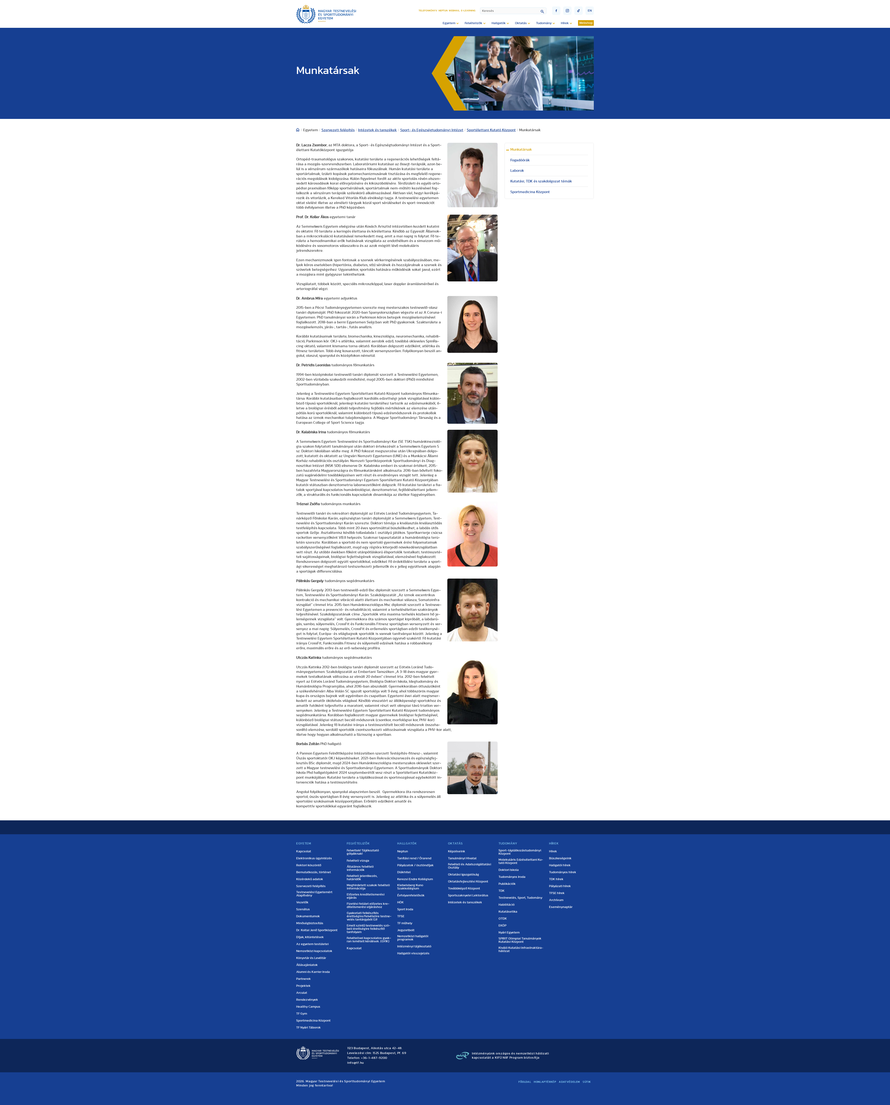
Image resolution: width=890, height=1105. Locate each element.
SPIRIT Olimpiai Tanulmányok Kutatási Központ (520, 940)
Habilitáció (507, 904)
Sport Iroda (405, 909)
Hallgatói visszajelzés (413, 953)
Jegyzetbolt (405, 930)
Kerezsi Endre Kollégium (415, 879)
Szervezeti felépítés (338, 130)
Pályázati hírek (560, 886)
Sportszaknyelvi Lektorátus (468, 895)
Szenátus (303, 909)
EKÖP (502, 925)
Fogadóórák (520, 160)
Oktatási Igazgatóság (463, 874)
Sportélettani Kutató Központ (491, 130)
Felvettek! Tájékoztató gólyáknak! (363, 852)
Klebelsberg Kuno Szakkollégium (410, 887)
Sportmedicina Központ (530, 192)
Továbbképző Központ (464, 888)
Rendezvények (307, 999)
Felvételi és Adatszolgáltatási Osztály (469, 866)
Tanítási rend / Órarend (414, 858)
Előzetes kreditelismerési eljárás (366, 896)
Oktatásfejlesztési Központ (468, 881)
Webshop (586, 23)
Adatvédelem (569, 1081)
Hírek (553, 851)
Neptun (443, 10)
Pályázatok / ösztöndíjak (415, 865)
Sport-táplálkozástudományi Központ (520, 852)
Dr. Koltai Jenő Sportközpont (316, 930)
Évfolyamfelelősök (411, 895)
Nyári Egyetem (509, 932)
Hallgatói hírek (560, 865)
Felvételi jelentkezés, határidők (362, 877)
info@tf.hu (355, 1062)
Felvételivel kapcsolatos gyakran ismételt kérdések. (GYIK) (369, 939)
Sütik (587, 1081)
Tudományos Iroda (512, 877)
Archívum (556, 900)
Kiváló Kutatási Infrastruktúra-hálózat (521, 949)
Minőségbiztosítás (309, 923)
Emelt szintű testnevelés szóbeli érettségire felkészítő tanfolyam (368, 929)
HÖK (400, 902)
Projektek (303, 985)
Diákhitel (404, 872)
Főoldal (524, 1081)
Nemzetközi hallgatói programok (412, 938)
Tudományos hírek (562, 872)
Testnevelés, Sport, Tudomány (520, 897)
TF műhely (404, 923)
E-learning (468, 10)
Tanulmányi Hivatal (462, 858)
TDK (502, 890)
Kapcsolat (303, 851)
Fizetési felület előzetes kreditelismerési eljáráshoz (368, 905)
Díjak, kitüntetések (310, 937)
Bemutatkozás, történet (313, 872)
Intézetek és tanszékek (377, 130)
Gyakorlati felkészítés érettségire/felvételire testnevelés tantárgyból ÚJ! (369, 916)
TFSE (400, 916)
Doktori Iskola (509, 870)
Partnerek (303, 979)
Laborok (517, 170)
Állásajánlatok (307, 965)
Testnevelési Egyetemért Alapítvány (314, 894)
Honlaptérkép (545, 1081)
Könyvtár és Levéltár (311, 958)
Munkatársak (521, 149)
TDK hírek (556, 879)
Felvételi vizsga (358, 860)
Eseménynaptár (560, 907)
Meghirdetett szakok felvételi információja (368, 887)
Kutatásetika (508, 911)
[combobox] (513, 10)
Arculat (301, 992)
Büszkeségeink (560, 858)
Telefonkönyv (428, 10)
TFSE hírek (557, 893)
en (590, 10)
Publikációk (507, 883)
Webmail (454, 10)
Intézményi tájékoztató (414, 946)
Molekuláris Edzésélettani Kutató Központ (521, 861)
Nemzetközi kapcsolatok (314, 951)
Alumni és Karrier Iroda (313, 972)
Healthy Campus (308, 1006)
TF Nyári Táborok (308, 1027)
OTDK (503, 918)
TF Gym (301, 1013)
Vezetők (302, 902)
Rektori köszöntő (308, 865)
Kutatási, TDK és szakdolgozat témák (541, 181)
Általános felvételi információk (360, 868)
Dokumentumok (308, 916)
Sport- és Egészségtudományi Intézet (431, 130)
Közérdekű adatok (309, 879)
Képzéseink (456, 851)
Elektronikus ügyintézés (314, 858)
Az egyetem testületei (312, 944)
